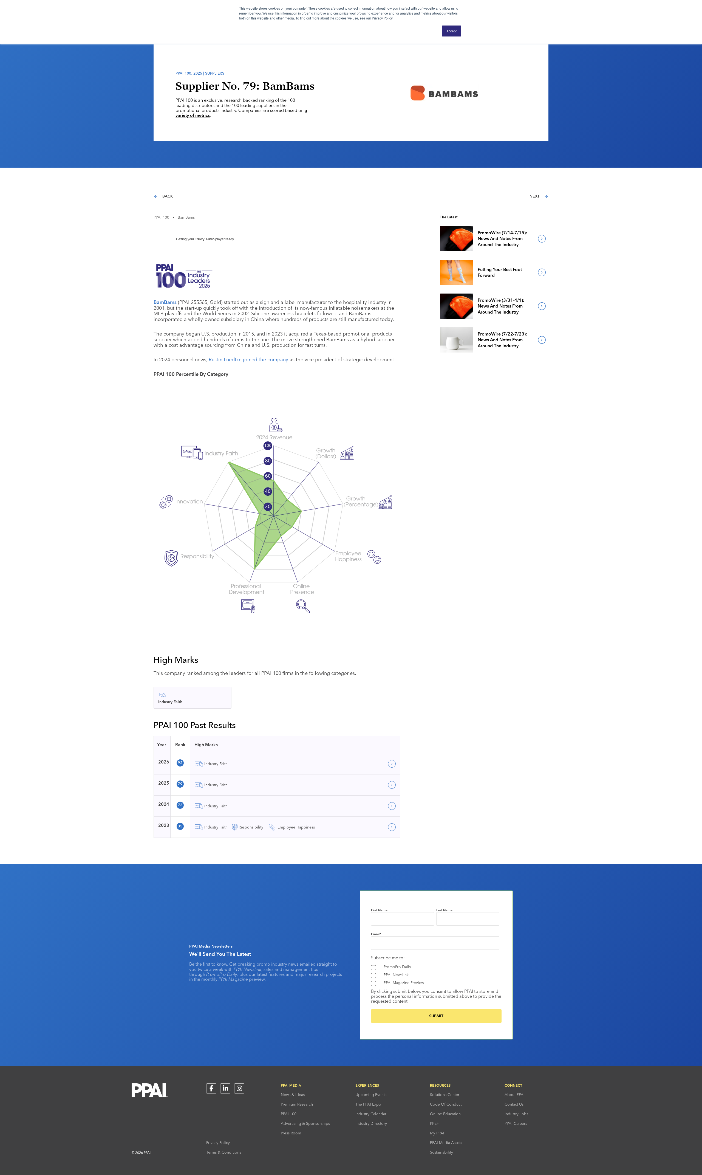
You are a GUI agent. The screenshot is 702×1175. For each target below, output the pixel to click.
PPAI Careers (516, 1123)
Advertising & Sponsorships (305, 1123)
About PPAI (515, 1094)
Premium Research (297, 1104)
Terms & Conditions (223, 1152)
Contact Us (514, 1104)
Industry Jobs (516, 1113)
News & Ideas (293, 1094)
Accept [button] (451, 31)
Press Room (291, 1133)
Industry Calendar (370, 1113)
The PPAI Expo (368, 1104)
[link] (456, 238)
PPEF (434, 1123)
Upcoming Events (370, 1094)
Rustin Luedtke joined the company (247, 359)
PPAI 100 (161, 217)
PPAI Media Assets (446, 1142)
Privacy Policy (218, 1142)
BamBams (165, 302)
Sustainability (441, 1152)
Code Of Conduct (446, 1104)
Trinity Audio (204, 239)
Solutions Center (444, 1094)
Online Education (445, 1113)
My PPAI (437, 1133)
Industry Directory (371, 1123)
